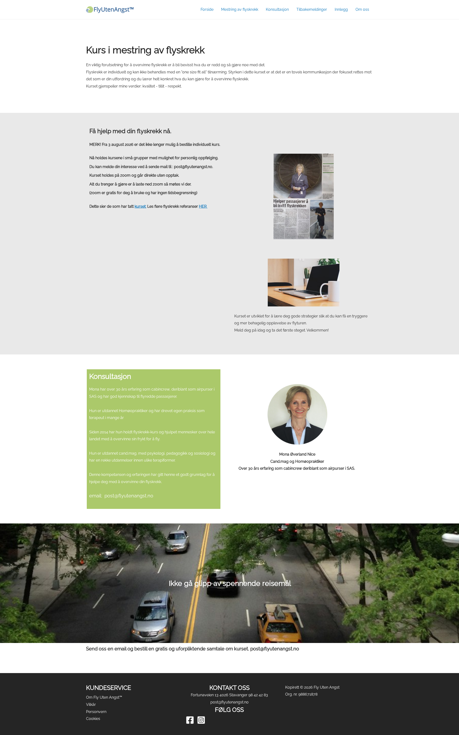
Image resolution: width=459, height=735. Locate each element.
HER (203, 206)
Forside (207, 9)
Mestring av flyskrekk (239, 9)
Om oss (362, 9)
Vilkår (91, 704)
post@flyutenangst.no (229, 702)
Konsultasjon (277, 9)
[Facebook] (190, 720)
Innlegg (341, 9)
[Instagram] (201, 720)
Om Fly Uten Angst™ (104, 697)
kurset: (140, 206)
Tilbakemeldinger (311, 9)
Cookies (93, 718)
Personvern (96, 711)
